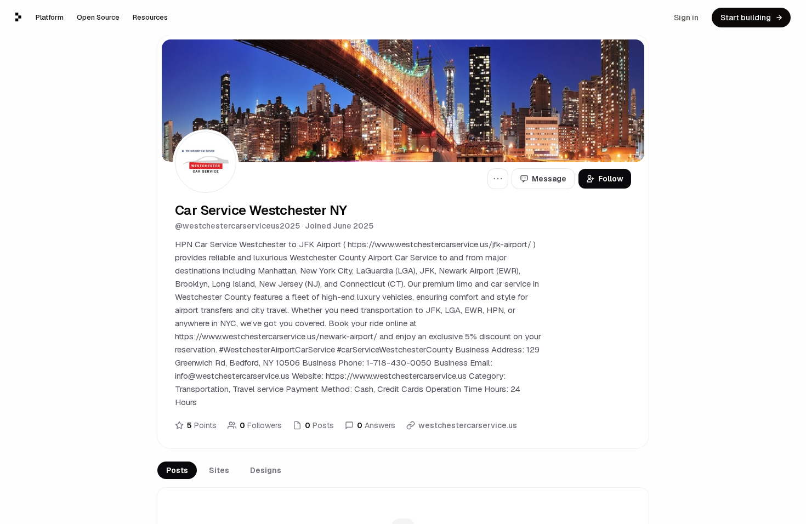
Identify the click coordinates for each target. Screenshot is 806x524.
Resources (150, 17)
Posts (177, 470)
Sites (219, 470)
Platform (50, 17)
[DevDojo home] (18, 17)
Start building (745, 17)
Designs (265, 470)
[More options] (498, 179)
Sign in (686, 17)
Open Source (98, 17)
